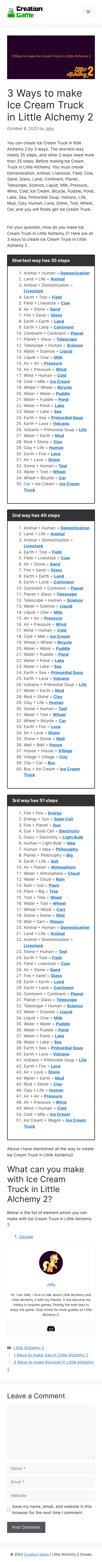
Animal (58, 279)
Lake (59, 405)
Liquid (66, 351)
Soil (54, 861)
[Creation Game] (25, 11)
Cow (65, 303)
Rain (60, 879)
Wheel (59, 471)
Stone (54, 459)
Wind (61, 369)
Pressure (53, 363)
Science (75, 345)
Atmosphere (63, 867)
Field (57, 297)
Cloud (74, 873)
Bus (51, 762)
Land (59, 321)
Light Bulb (73, 837)
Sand (55, 309)
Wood (56, 897)
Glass (56, 315)
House (55, 744)
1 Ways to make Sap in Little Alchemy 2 (51, 1355)
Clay (57, 441)
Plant (54, 885)
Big (69, 855)
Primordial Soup (67, 417)
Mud (59, 435)
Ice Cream (60, 381)
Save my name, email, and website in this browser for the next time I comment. (52, 1509)
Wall (60, 738)
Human (56, 447)
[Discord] (51, 1328)
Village (65, 750)
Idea (71, 843)
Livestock (33, 291)
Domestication (75, 273)
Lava (55, 453)
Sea (57, 411)
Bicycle (64, 387)
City (63, 757)
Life (83, 429)
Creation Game (36, 1554)
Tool (63, 465)
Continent (64, 327)
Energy (55, 813)
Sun (57, 825)
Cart (60, 909)
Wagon (57, 921)
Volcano (61, 423)
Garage (26, 1236)
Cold (61, 375)
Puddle (63, 393)
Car (62, 478)
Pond (63, 399)
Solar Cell (63, 819)
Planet (77, 333)
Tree (53, 891)
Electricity (69, 831)
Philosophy (67, 849)
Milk (58, 357)
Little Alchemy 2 (29, 1347)
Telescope (66, 339)
